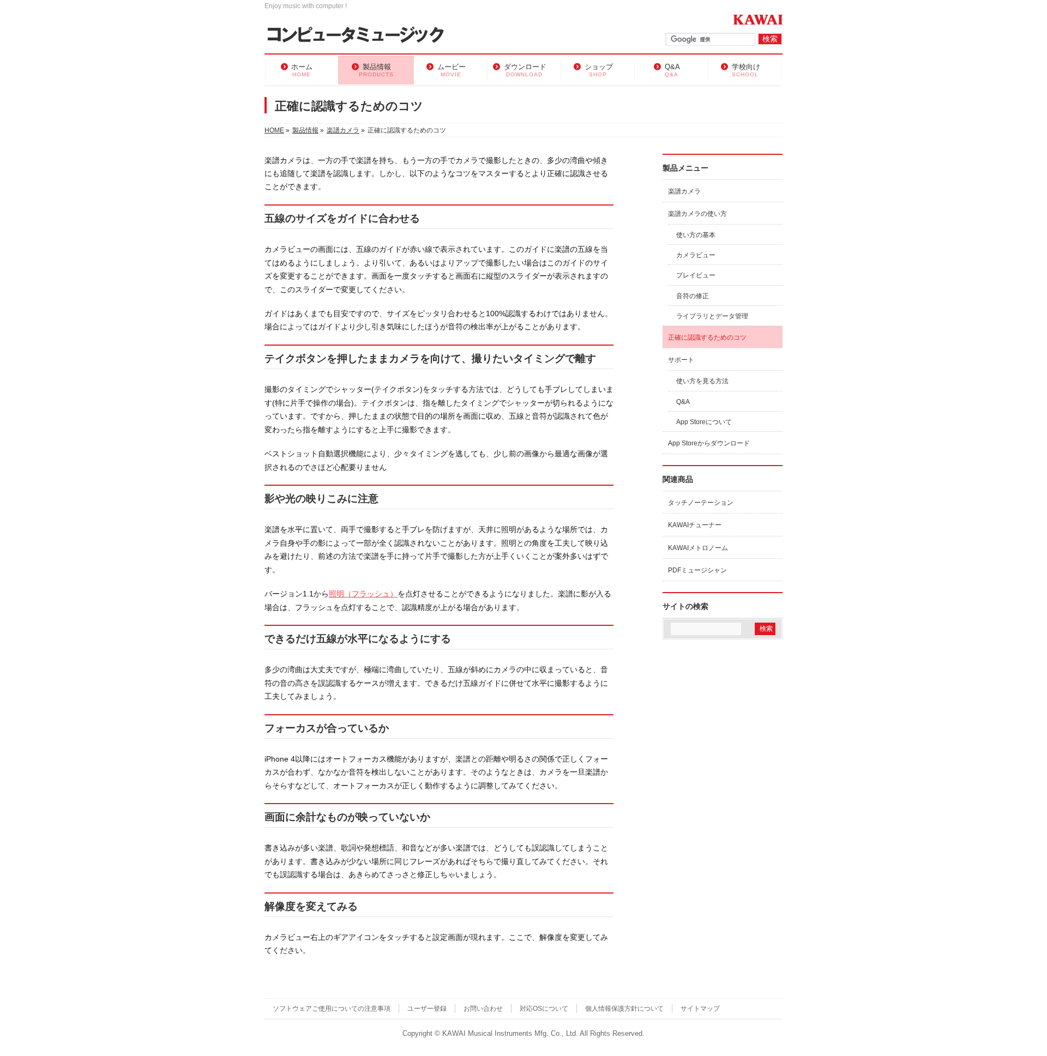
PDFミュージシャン (697, 570)
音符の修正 (692, 296)
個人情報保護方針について (624, 1008)
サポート (681, 360)
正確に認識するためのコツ (707, 337)
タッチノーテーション (700, 502)
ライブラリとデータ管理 (712, 316)
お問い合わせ (483, 1008)
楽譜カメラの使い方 (697, 214)
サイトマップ (700, 1008)
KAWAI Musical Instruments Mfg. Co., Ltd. (510, 1033)
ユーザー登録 (427, 1008)
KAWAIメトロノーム (698, 548)
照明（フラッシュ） (363, 593)
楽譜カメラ (684, 191)
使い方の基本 (695, 235)
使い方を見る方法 (702, 381)
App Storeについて (704, 422)
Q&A (683, 402)
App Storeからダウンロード (709, 443)
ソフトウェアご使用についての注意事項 (331, 1008)
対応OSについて (544, 1008)
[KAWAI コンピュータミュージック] (360, 35)
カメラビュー (695, 255)
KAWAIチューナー (694, 525)
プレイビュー (695, 275)
